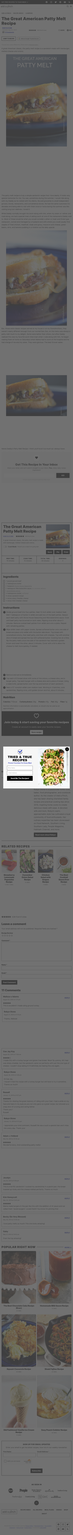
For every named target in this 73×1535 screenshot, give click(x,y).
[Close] (67, 749)
